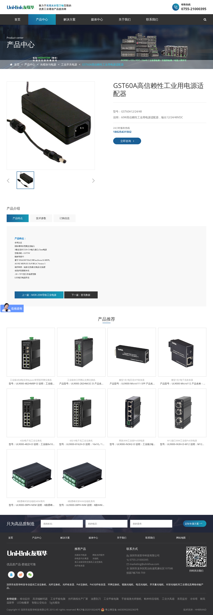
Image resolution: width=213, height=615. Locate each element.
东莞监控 (182, 598)
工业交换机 (98, 562)
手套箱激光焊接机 (131, 598)
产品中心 (42, 19)
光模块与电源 (48, 64)
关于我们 (125, 19)
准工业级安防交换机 (84, 562)
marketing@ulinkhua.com (144, 564)
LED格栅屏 (23, 602)
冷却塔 (194, 598)
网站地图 (181, 537)
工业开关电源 (69, 64)
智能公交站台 (39, 602)
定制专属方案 (192, 523)
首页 (17, 19)
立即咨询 (125, 141)
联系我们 (152, 19)
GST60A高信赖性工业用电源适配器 (103, 64)
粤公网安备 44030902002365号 (121, 609)
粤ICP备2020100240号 (88, 609)
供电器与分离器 (82, 558)
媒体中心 (97, 19)
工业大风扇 (168, 598)
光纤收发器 (80, 565)
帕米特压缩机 (151, 598)
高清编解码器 (40, 598)
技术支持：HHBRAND (194, 609)
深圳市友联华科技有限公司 (144, 555)
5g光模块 (54, 602)
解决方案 (70, 19)
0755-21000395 (138, 559)
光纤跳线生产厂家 (78, 598)
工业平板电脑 (57, 598)
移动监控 (25, 598)
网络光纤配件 (99, 555)
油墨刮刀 (96, 598)
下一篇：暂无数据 (81, 294)
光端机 (96, 558)
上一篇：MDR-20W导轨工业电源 (39, 294)
